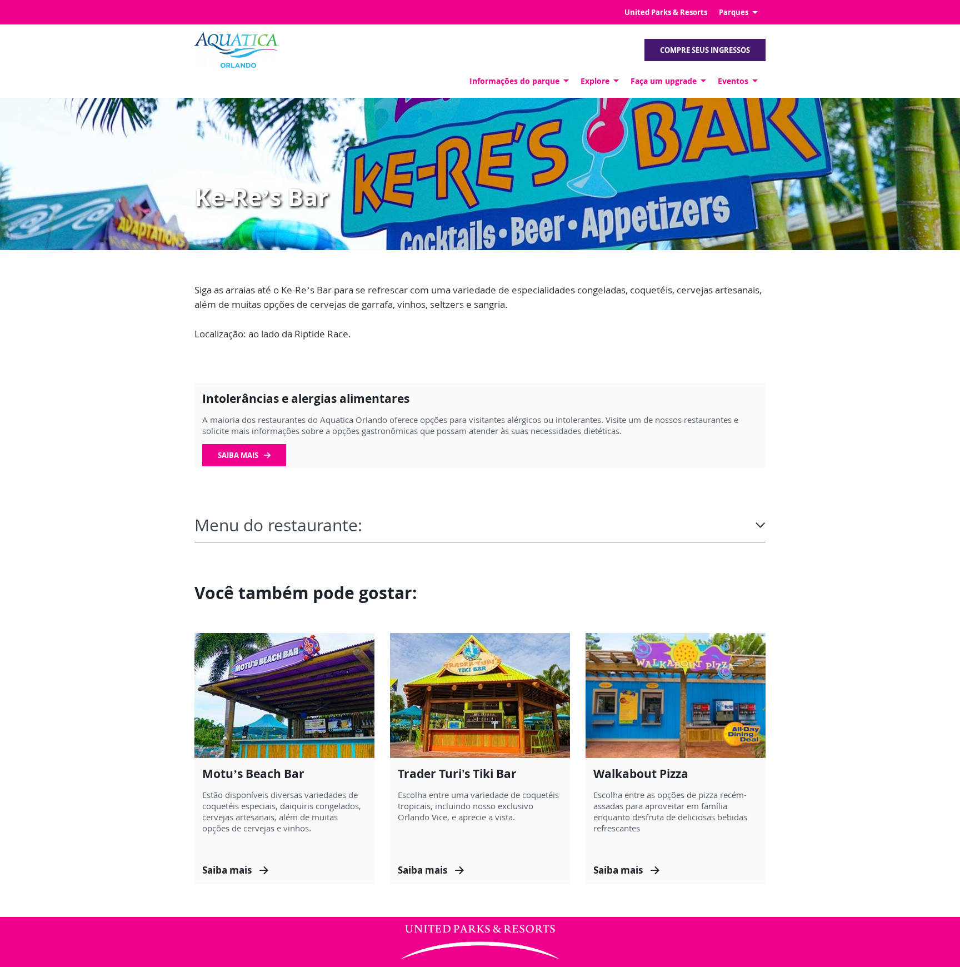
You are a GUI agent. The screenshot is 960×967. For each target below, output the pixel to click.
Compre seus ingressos (705, 50)
